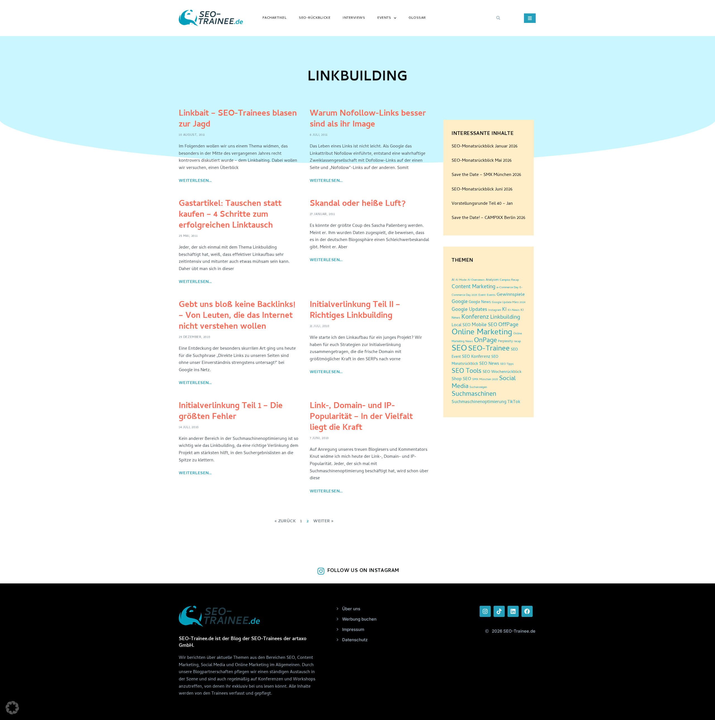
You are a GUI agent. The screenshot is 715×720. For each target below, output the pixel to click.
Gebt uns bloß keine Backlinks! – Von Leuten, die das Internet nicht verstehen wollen (237, 316)
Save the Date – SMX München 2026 (486, 175)
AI (453, 280)
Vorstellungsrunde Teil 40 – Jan (482, 204)
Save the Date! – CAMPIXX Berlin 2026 (488, 218)
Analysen (492, 280)
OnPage (485, 340)
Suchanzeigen (478, 387)
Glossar (417, 18)
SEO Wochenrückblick (502, 372)
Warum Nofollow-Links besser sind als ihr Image (368, 119)
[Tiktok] (499, 611)
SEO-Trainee (489, 349)
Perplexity (505, 341)
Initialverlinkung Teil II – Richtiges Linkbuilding (355, 311)
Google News (480, 302)
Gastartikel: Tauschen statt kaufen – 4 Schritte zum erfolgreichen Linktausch (230, 215)
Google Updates (469, 310)
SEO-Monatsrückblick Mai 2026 (482, 160)
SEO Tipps (507, 364)
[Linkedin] (513, 611)
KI (504, 310)
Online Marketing (482, 332)
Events (384, 18)
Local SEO (461, 325)
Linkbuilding (505, 317)
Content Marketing (473, 287)
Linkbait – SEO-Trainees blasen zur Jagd (238, 119)
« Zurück (285, 521)
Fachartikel (275, 18)
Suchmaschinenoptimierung (479, 402)
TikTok (513, 402)
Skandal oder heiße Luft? (358, 204)
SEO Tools (467, 371)
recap (517, 341)
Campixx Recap (509, 280)
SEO (459, 349)
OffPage (508, 325)
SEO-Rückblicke (314, 18)
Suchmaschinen (474, 394)
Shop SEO (461, 379)
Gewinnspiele (511, 295)
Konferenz (475, 318)
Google (460, 302)
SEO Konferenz (476, 357)
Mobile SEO (484, 325)
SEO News (489, 364)
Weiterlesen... (195, 181)
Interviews (354, 18)
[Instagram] (485, 611)
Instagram (494, 310)
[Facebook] (527, 611)
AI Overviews (476, 280)
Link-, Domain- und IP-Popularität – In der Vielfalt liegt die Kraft (361, 417)
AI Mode (461, 280)
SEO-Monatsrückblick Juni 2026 (482, 189)
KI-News (513, 310)
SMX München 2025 (485, 379)
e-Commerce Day (507, 287)
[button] (498, 18)
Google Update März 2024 (508, 302)
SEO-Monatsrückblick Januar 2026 (485, 146)
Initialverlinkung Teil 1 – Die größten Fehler (231, 412)
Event (482, 295)
